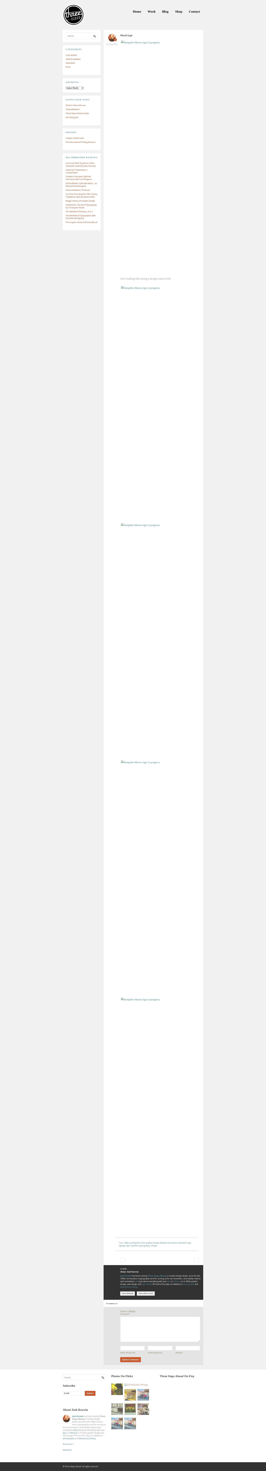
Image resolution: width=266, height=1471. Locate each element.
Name (127, 1352)
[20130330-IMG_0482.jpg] (130, 1409)
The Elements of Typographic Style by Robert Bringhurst (81, 217)
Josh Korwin (126, 1276)
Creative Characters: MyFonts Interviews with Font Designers (79, 178)
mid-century (172, 1243)
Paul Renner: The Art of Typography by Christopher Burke (81, 206)
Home (137, 11)
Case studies (71, 55)
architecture (135, 1243)
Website (179, 1352)
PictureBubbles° (73, 109)
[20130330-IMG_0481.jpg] (130, 1395)
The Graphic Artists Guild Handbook (81, 222)
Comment (125, 1314)
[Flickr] (77, 1401)
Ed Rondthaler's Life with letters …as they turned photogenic (81, 184)
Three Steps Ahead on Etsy (77, 113)
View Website (127, 1293)
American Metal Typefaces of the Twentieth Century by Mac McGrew (81, 164)
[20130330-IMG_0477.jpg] (143, 1409)
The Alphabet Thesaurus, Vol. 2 (79, 211)
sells (137, 1281)
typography (145, 1245)
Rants (68, 67)
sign (189, 1243)
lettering (177, 1281)
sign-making (147, 1284)
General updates (73, 59)
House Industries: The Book (78, 190)
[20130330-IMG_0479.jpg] (136, 1384)
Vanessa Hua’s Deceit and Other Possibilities (196, 1260)
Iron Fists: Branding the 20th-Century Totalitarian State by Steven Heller (81, 195)
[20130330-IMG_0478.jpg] (117, 1409)
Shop (178, 11)
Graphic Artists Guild (75, 138)
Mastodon (67, 1450)
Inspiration (70, 63)
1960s (126, 1243)
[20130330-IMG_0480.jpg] (117, 1389)
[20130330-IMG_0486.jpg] (130, 1423)
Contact (194, 11)
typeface (135, 1245)
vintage (154, 1245)
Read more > (68, 1444)
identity (163, 1243)
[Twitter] (71, 1401)
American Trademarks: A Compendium (76, 171)
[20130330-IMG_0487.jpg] (117, 1423)
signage (122, 1245)
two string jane (72, 117)
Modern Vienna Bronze (76, 105)
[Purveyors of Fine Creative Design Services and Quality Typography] (73, 24)
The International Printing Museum (80, 142)
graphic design (152, 1243)
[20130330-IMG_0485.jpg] (143, 1395)
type (128, 1245)
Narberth (182, 1243)
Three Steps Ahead (157, 1276)
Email (155, 1352)
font (143, 1243)
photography (188, 1284)
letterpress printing (128, 1287)
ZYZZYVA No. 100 (122, 1260)
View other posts (146, 1293)
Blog (165, 11)
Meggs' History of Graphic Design (80, 201)
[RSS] (65, 1401)
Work (152, 11)
